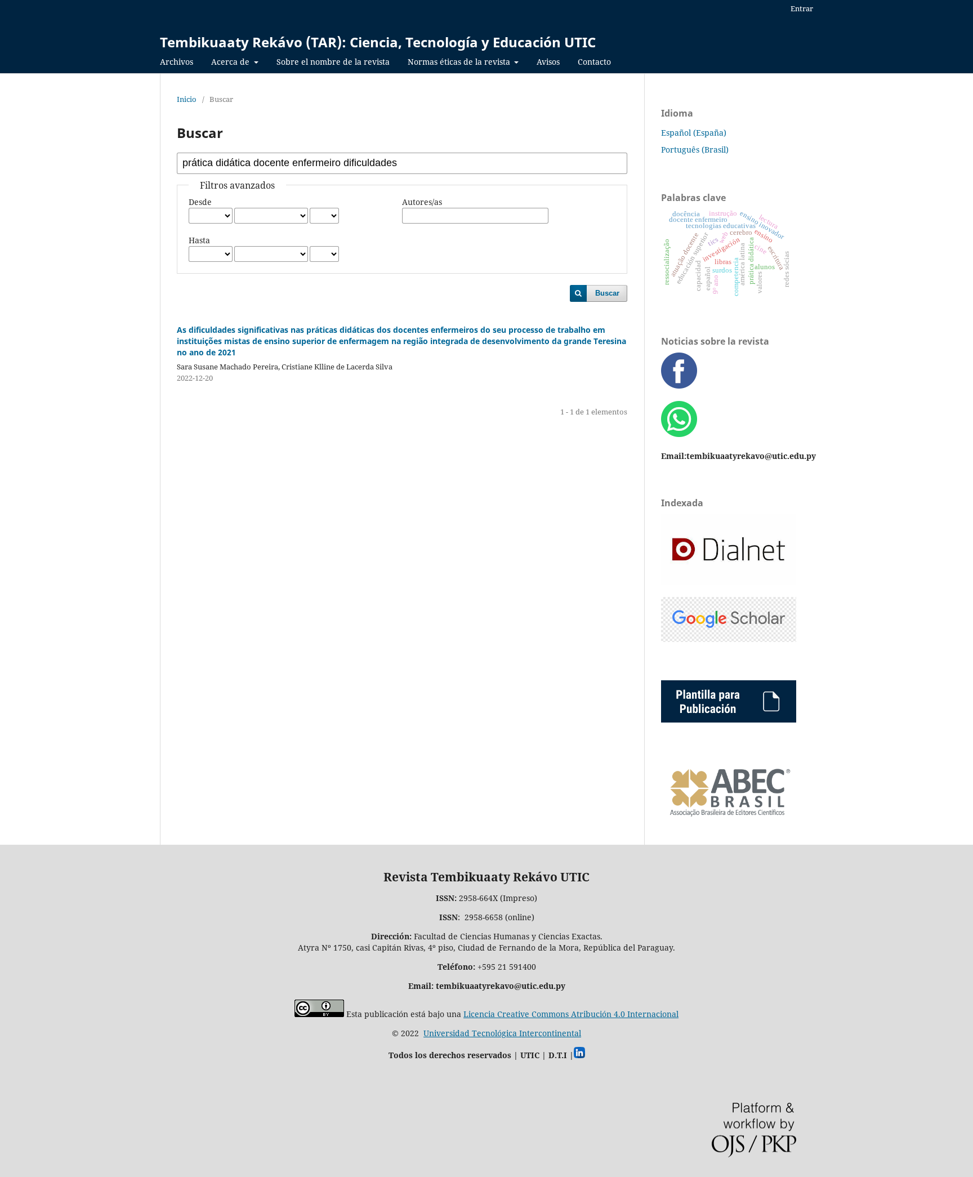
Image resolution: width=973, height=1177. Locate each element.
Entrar (802, 8)
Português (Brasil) (695, 149)
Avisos (548, 61)
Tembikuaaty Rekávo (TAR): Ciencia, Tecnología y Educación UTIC (378, 42)
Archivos (176, 61)
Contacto (594, 61)
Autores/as (422, 202)
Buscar (607, 293)
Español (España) (693, 132)
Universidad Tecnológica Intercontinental (502, 1033)
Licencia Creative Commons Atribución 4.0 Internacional (571, 1014)
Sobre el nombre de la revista (333, 61)
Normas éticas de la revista (460, 61)
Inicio (187, 99)
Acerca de (231, 61)
